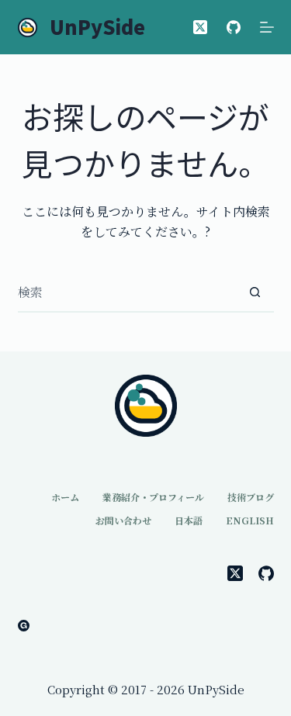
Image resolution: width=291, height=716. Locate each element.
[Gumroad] (23, 625)
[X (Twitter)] (200, 27)
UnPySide (97, 26)
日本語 (189, 520)
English (250, 520)
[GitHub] (234, 27)
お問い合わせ (123, 520)
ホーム (65, 497)
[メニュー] (267, 27)
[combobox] (127, 292)
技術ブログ (250, 497)
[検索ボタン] (255, 292)
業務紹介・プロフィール (153, 497)
